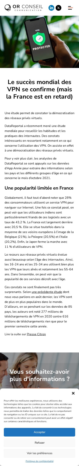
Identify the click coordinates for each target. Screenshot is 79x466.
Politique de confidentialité (39, 461)
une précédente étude (47, 292)
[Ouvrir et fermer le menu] (70, 8)
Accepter (39, 432)
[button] (73, 393)
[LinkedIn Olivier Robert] (51, 8)
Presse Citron (36, 334)
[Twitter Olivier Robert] (58, 8)
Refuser (39, 443)
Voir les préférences (39, 453)
